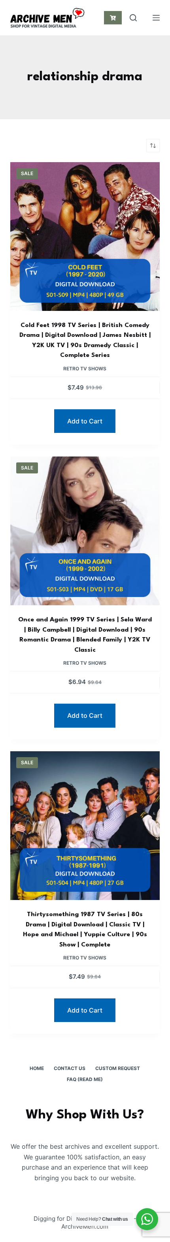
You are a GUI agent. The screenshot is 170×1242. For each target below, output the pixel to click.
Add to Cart (84, 421)
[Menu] (156, 17)
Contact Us (69, 1068)
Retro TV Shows (84, 368)
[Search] (133, 17)
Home (37, 1068)
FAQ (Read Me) (85, 1079)
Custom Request (117, 1068)
